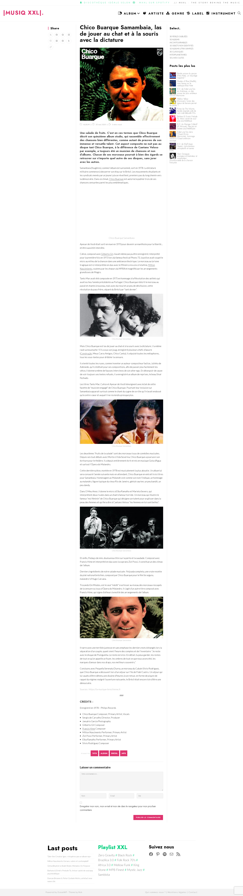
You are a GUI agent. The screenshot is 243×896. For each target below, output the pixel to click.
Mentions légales (177, 892)
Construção (86, 353)
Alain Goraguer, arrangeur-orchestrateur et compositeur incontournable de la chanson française (183, 158)
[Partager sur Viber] (50, 41)
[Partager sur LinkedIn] (68, 34)
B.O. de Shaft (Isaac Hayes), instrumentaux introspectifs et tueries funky (182, 147)
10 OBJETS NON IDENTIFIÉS (181, 45)
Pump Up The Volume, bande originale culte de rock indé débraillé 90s (186, 111)
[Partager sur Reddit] (62, 41)
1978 (94, 753)
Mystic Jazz (134, 870)
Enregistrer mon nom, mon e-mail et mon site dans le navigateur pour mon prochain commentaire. (118, 808)
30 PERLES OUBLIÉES (178, 36)
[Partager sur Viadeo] (50, 47)
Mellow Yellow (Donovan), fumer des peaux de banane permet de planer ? (183, 102)
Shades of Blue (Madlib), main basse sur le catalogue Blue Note (187, 83)
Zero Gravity (106, 855)
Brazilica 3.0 (106, 860)
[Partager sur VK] (56, 41)
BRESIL (114, 753)
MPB (124, 753)
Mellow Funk (122, 865)
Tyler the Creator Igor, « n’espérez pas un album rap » (69, 856)
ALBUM (86, 124)
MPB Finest (116, 870)
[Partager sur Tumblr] (68, 41)
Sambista (104, 874)
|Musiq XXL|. (23, 13)
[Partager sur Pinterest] (62, 34)
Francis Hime (88, 728)
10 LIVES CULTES (177, 58)
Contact (193, 892)
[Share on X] (50, 34)
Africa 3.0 (104, 865)
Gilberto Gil (107, 254)
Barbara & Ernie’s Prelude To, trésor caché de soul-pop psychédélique (187, 118)
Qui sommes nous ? (155, 892)
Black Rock (125, 855)
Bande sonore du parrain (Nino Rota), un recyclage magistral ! (187, 75)
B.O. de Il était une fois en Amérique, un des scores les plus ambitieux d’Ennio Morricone (183, 92)
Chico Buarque (116, 179)
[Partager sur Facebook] (56, 34)
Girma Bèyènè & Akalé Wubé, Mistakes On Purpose (68, 866)
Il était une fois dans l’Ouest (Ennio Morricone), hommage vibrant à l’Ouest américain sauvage (182, 136)
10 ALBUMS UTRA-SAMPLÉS (181, 48)
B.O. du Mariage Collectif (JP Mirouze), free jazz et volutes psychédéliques (187, 126)
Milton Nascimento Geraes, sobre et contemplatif (67, 861)
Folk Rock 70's (126, 860)
